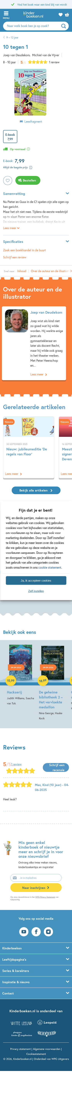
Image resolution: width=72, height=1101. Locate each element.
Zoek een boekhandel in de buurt (24, 250)
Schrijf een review (14, 257)
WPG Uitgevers (60, 1059)
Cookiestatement (36, 1054)
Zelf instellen (36, 590)
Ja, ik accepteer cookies (36, 580)
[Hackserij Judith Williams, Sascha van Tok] (20, 675)
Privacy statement (20, 1049)
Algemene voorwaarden (46, 1049)
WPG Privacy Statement (45, 897)
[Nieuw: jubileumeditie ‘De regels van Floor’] (28, 447)
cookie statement (49, 567)
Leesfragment (33, 121)
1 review (54, 62)
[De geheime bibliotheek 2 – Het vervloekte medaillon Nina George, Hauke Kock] (52, 683)
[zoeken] (64, 26)
